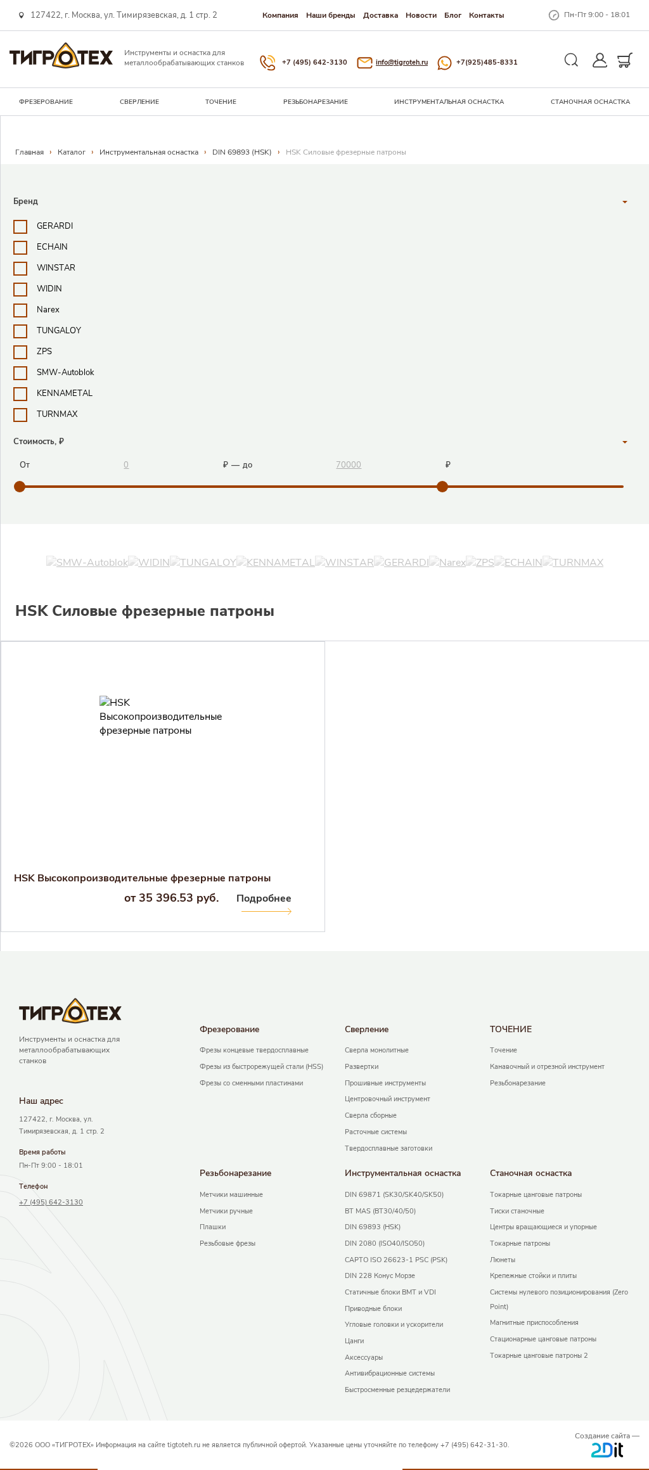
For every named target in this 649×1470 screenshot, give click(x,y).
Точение (503, 1050)
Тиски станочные (517, 1211)
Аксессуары (364, 1357)
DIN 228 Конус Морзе (380, 1276)
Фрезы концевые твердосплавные (254, 1050)
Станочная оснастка (590, 102)
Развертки (361, 1066)
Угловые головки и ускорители (394, 1324)
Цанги (354, 1341)
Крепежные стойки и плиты (533, 1276)
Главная (29, 152)
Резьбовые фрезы (227, 1243)
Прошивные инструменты (385, 1083)
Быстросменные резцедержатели (397, 1390)
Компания (280, 15)
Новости (421, 15)
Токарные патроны (520, 1243)
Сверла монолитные (377, 1050)
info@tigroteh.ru (402, 62)
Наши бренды (331, 15)
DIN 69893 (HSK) (242, 152)
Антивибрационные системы (390, 1373)
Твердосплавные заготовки (388, 1148)
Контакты (486, 15)
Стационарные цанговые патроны (543, 1339)
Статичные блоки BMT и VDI (390, 1292)
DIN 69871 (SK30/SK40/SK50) (394, 1194)
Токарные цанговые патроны (536, 1194)
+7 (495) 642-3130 (314, 62)
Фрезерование (46, 102)
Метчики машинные (231, 1194)
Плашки (213, 1227)
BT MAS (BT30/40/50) (380, 1211)
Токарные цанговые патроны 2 (539, 1355)
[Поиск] (571, 60)
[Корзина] (625, 60)
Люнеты (502, 1260)
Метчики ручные (226, 1211)
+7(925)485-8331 (487, 62)
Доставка (380, 15)
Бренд (25, 201)
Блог (452, 15)
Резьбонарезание (315, 102)
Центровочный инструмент (387, 1099)
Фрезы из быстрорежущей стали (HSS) (261, 1066)
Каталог (72, 152)
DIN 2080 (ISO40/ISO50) (385, 1243)
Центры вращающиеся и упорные (543, 1227)
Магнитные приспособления (534, 1322)
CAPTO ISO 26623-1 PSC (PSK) (396, 1260)
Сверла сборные (371, 1115)
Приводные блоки (373, 1308)
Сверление (139, 102)
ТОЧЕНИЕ (220, 102)
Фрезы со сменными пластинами (251, 1083)
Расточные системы (376, 1132)
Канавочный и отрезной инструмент (547, 1066)
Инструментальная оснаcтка (449, 102)
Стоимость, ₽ (38, 441)
